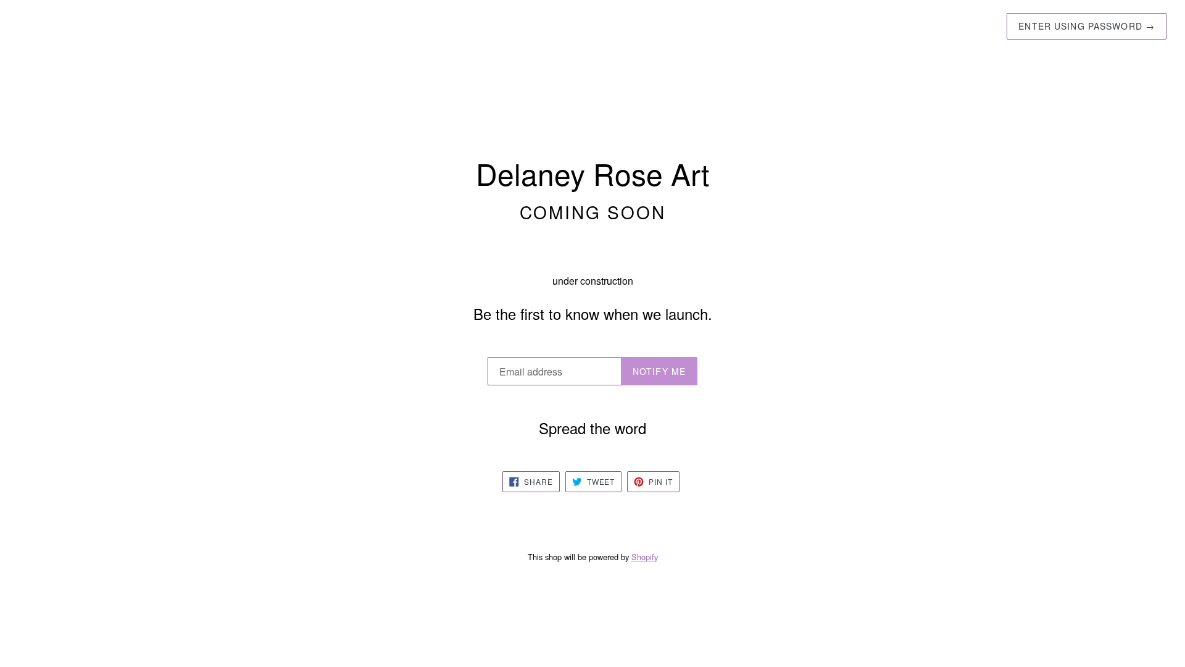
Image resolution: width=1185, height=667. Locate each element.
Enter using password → (1086, 26)
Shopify (644, 557)
